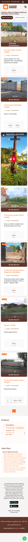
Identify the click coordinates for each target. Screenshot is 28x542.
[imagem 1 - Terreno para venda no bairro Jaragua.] (14, 197)
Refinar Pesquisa (6, 17)
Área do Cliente (6, 1)
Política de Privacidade (14, 510)
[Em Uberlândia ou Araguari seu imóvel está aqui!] (12, 7)
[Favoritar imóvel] (25, 24)
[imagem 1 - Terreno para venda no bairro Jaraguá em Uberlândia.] (14, 253)
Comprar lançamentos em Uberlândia (13, 469)
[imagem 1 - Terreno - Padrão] (14, 308)
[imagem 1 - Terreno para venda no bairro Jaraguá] (14, 362)
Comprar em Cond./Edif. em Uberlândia (14, 462)
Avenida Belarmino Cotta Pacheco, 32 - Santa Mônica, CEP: (15, 427)
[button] (23, 1)
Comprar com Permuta (10, 471)
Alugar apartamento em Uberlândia (13, 454)
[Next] (24, 32)
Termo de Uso (14, 512)
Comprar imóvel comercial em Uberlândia (14, 468)
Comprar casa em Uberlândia (11, 465)
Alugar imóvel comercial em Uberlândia (14, 460)
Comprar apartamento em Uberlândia (13, 464)
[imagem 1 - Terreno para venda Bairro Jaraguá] (14, 87)
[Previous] (3, 32)
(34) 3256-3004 (10, 432)
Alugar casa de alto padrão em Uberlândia (15, 458)
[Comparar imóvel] (25, 27)
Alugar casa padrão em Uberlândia (13, 456)
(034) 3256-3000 (15, 1)
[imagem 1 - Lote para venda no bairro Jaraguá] (14, 32)
